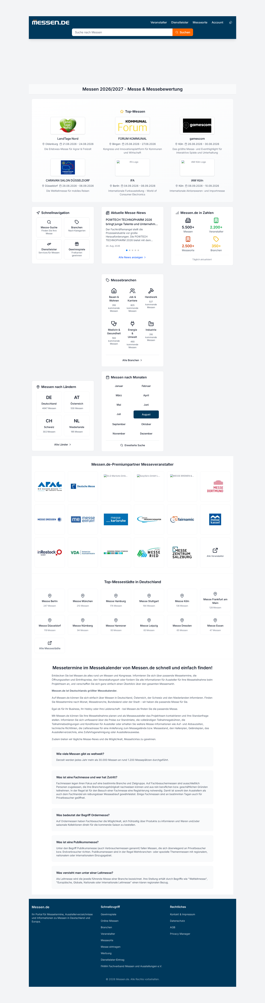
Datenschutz (177, 920)
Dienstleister (179, 22)
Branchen (106, 927)
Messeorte (200, 22)
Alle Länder (61, 444)
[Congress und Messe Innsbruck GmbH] (116, 552)
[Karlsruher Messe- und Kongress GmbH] (116, 519)
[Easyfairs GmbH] (149, 486)
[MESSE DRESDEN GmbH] (50, 519)
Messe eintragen (110, 946)
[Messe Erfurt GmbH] (83, 519)
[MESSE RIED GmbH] (149, 552)
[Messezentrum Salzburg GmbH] (182, 552)
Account (217, 22)
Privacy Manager (180, 933)
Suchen (185, 32)
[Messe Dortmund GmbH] (215, 486)
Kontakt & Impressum (182, 914)
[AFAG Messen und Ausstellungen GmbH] (50, 486)
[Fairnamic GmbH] (182, 519)
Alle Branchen (130, 360)
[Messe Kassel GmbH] (215, 519)
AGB (172, 927)
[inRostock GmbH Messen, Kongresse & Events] (50, 552)
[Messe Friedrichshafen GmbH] (149, 519)
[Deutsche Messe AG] (83, 486)
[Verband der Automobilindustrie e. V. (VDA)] (83, 552)
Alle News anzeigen (131, 257)
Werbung (106, 953)
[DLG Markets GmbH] (116, 486)
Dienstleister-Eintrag (112, 959)
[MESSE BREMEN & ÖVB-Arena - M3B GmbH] (182, 486)
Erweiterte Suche (135, 445)
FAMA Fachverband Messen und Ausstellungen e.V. (131, 966)
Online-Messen (109, 920)
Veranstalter (159, 22)
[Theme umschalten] (230, 22)
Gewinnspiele (108, 914)
